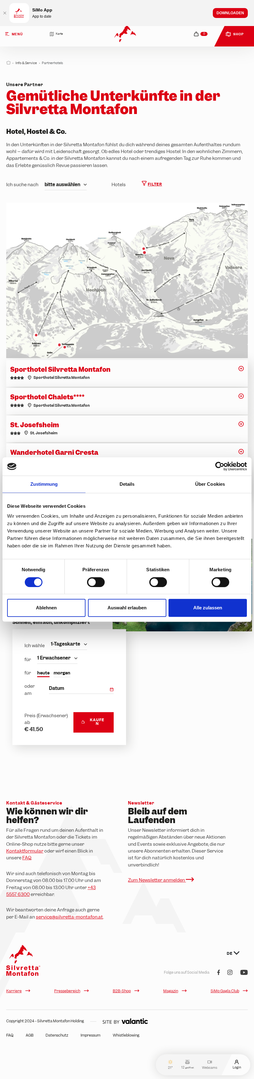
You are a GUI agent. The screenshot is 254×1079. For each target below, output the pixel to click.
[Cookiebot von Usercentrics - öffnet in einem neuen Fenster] (220, 466)
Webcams (209, 1067)
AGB (29, 1035)
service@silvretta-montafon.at (69, 917)
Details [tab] (127, 484)
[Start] (8, 63)
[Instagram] (230, 973)
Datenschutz (57, 1035)
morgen (62, 672)
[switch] (96, 582)
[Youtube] (244, 973)
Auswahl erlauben (127, 607)
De (230, 953)
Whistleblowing (126, 1035)
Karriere (14, 991)
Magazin (170, 991)
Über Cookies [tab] (210, 484)
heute (43, 672)
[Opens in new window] (125, 1021)
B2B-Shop (122, 991)
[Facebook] (218, 973)
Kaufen (97, 721)
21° (170, 1067)
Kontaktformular (24, 851)
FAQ (26, 858)
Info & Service (26, 63)
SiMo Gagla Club (225, 991)
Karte (59, 34)
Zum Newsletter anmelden (157, 880)
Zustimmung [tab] (44, 484)
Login (237, 1067)
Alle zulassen (207, 607)
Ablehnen (46, 607)
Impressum (90, 1035)
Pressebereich (67, 991)
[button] (241, 370)
